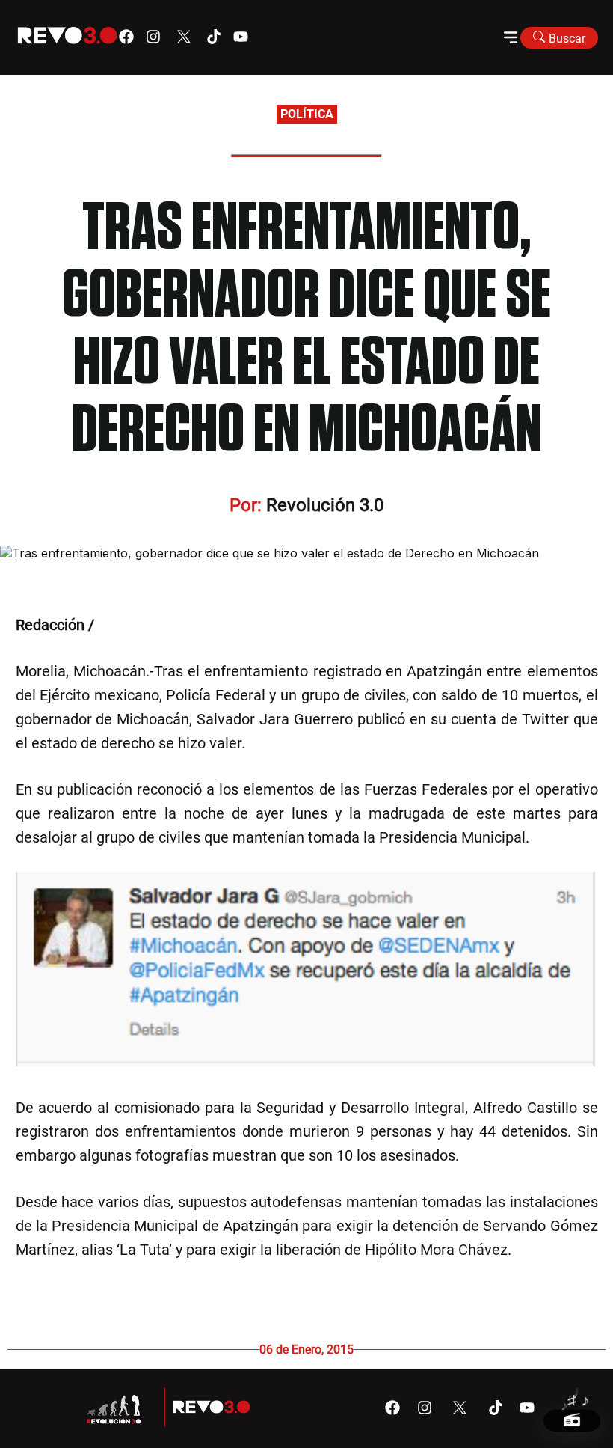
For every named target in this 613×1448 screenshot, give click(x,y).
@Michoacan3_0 (152, 625)
